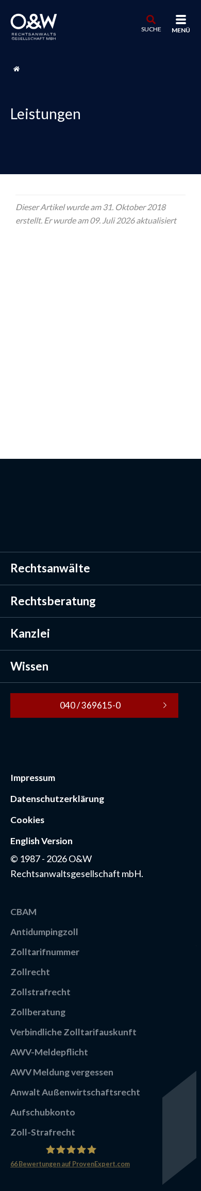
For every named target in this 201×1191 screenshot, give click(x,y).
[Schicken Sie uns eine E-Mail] (104, 735)
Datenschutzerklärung (57, 798)
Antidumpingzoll (44, 931)
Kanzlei (30, 633)
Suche (151, 28)
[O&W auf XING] (61, 735)
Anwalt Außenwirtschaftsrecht (75, 1092)
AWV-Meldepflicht (49, 1052)
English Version (41, 840)
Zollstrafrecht (40, 992)
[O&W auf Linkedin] (39, 735)
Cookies (27, 819)
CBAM (23, 911)
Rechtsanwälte (50, 568)
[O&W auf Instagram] (18, 735)
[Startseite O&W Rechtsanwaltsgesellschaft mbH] (17, 69)
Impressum (32, 777)
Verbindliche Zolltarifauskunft (73, 1032)
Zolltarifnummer (44, 951)
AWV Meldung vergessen (61, 1072)
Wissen (29, 666)
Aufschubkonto (42, 1112)
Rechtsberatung (53, 601)
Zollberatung (37, 1012)
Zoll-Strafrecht (42, 1132)
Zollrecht (30, 971)
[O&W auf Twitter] (83, 735)
